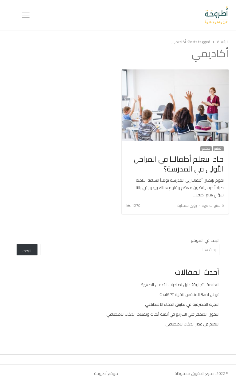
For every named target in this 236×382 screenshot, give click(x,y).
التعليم (218, 148)
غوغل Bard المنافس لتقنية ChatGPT (189, 294)
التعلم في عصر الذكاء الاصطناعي (192, 324)
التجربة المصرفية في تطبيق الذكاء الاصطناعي (182, 304)
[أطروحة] (129, 15)
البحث (26, 250)
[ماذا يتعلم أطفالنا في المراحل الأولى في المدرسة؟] (175, 73)
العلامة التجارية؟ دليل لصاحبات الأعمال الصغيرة (180, 284)
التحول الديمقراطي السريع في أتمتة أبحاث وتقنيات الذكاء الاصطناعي (162, 314)
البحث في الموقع (205, 240)
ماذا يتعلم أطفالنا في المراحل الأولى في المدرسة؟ (179, 164)
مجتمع (206, 148)
